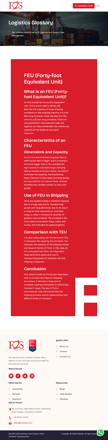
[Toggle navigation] (98, 5)
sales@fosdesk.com (23, 423)
